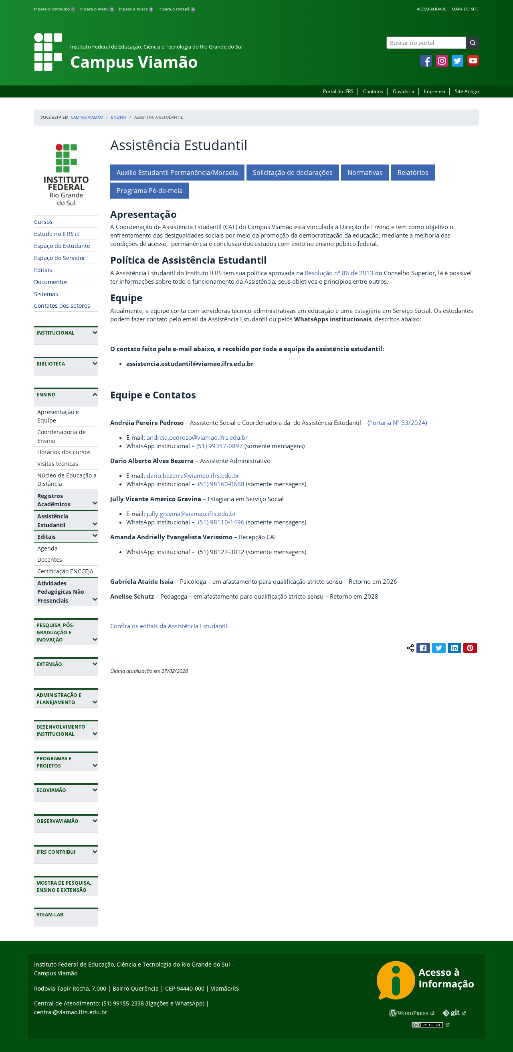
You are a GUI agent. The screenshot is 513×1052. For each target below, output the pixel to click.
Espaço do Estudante (62, 246)
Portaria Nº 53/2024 (397, 422)
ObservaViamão (67, 821)
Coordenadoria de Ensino (61, 436)
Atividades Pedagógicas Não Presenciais (67, 591)
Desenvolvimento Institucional (67, 730)
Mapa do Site (465, 9)
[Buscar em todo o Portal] (472, 43)
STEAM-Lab (49, 914)
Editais (43, 270)
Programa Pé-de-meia (150, 190)
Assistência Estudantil (67, 520)
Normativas (365, 172)
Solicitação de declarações (293, 172)
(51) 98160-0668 (221, 484)
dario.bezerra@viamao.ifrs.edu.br (193, 475)
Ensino (118, 117)
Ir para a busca (135, 9)
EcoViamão (67, 790)
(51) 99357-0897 (219, 446)
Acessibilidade (431, 9)
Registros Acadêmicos (67, 500)
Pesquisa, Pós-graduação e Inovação (67, 632)
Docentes (49, 559)
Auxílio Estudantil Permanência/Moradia (177, 172)
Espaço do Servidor (59, 258)
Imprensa (434, 91)
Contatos (373, 91)
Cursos (43, 221)
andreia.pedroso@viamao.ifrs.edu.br (197, 437)
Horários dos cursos (64, 452)
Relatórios (413, 172)
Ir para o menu (96, 9)
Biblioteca (67, 363)
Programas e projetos (67, 762)
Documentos (51, 282)
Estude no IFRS (54, 234)
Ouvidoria (403, 91)
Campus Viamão (87, 117)
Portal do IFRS (338, 91)
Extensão (67, 664)
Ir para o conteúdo (54, 9)
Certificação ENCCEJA (65, 571)
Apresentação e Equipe (58, 416)
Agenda (47, 548)
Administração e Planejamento (67, 699)
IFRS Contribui (67, 851)
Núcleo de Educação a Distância (67, 479)
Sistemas (46, 294)
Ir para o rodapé (176, 9)
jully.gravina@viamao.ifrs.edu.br (191, 514)
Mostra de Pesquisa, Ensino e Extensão (63, 886)
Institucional (67, 332)
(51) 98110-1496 (221, 522)
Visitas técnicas (57, 463)
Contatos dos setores (62, 305)
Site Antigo (467, 91)
